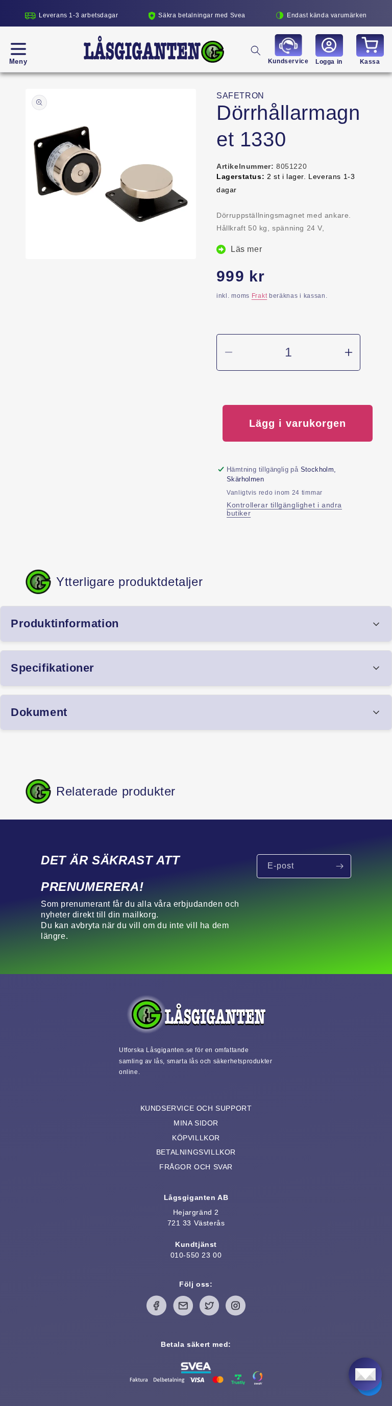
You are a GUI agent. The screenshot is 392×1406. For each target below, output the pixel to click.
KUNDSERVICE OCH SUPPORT (196, 1108)
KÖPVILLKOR (196, 1138)
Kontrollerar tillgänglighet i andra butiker (284, 509)
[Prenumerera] (339, 866)
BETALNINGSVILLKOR (196, 1152)
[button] (18, 49)
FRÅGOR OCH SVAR (196, 1167)
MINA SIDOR (196, 1123)
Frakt (259, 295)
